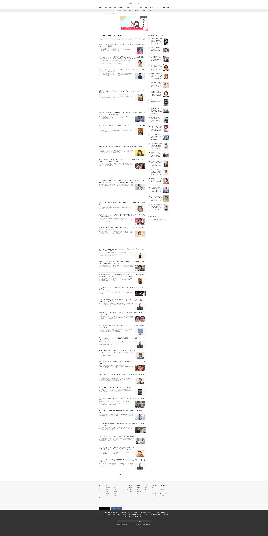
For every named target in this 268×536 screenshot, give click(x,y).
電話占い (158, 512)
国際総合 (100, 497)
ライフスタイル (140, 491)
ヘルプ (161, 498)
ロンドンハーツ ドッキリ (104, 39)
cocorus (124, 514)
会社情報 (118, 524)
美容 (167, 514)
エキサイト (167, 3)
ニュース (100, 7)
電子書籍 (141, 516)
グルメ (123, 495)
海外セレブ (137, 10)
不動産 (159, 514)
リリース (162, 487)
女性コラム (139, 489)
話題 (146, 489)
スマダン (139, 487)
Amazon (150, 219)
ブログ (154, 512)
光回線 (108, 514)
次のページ (121, 474)
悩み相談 (129, 514)
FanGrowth (123, 512)
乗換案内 (155, 514)
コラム (140, 7)
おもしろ (134, 7)
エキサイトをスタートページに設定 (134, 521)
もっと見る (166, 213)
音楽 (130, 10)
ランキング (158, 7)
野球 (115, 489)
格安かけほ (113, 514)
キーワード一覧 (163, 493)
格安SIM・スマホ (164, 512)
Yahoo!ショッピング (163, 219)
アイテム (150, 512)
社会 (99, 487)
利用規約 (123, 524)
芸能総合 (119, 10)
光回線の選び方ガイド (115, 512)
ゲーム (123, 491)
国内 (106, 7)
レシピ (146, 514)
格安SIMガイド (103, 514)
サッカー (116, 491)
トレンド (128, 7)
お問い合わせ (149, 524)
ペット (130, 493)
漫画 (146, 7)
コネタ (130, 489)
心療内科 (145, 512)
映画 (125, 10)
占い (138, 514)
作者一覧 (162, 489)
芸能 (115, 7)
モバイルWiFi (119, 514)
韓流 (144, 10)
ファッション (124, 497)
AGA (132, 516)
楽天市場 (156, 219)
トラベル (139, 493)
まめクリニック (130, 512)
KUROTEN (107, 512)
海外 (110, 7)
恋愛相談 (134, 514)
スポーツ (121, 7)
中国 (99, 499)
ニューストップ (161, 3)
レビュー (123, 487)
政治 (99, 491)
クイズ (151, 7)
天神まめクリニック (138, 512)
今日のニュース (166, 7)
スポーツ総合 (116, 487)
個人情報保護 (138, 524)
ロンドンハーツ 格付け (127, 39)
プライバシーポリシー (130, 524)
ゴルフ (115, 493)
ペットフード (127, 516)
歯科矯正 (163, 514)
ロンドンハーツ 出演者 (116, 39)
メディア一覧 (162, 491)
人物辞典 (162, 495)
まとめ (149, 10)
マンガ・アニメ (125, 489)
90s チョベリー (140, 495)
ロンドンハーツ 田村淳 (139, 39)
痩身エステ (136, 516)
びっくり (131, 487)
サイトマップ (162, 497)
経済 (99, 489)
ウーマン (141, 514)
